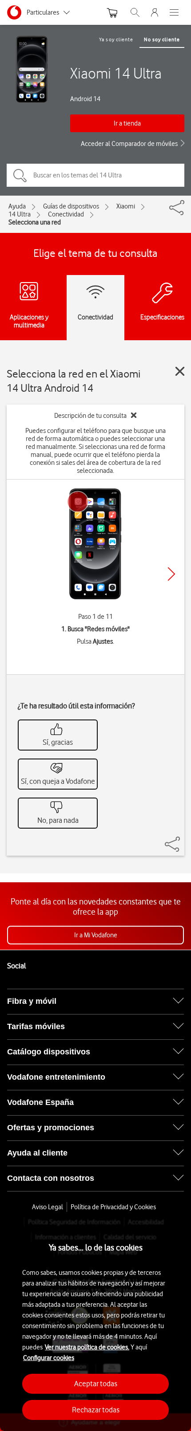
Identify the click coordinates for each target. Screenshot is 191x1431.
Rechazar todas (95, 1409)
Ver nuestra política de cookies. (87, 1347)
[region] (95, 1324)
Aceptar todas (95, 1383)
